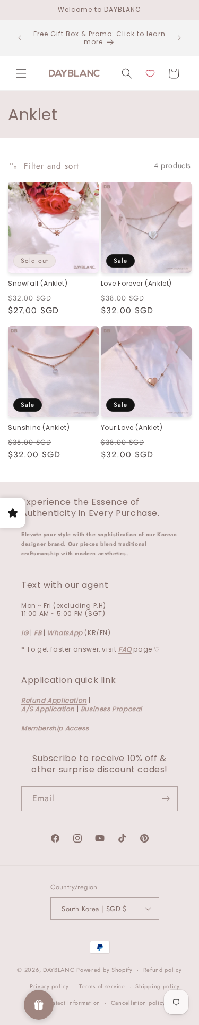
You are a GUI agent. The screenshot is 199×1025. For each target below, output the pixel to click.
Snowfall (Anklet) (37, 283)
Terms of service (102, 986)
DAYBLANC (59, 969)
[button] (21, 73)
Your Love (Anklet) (132, 427)
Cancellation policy (138, 1002)
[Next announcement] (179, 37)
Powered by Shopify (104, 969)
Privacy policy (49, 986)
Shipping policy (157, 986)
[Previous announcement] (19, 37)
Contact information (72, 1002)
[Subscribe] (165, 798)
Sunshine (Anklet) (39, 427)
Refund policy (162, 969)
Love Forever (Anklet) (136, 283)
